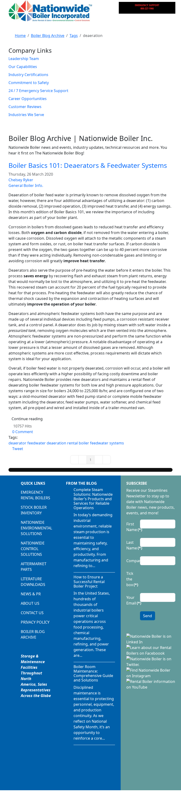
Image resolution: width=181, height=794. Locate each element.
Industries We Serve (26, 114)
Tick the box (131, 579)
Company (131, 560)
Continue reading (27, 418)
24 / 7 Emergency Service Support (38, 90)
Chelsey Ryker (20, 179)
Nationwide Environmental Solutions (36, 528)
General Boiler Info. (25, 185)
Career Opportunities (27, 98)
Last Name (131, 545)
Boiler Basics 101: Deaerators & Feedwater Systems (87, 165)
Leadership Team (23, 58)
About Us (30, 603)
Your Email (131, 600)
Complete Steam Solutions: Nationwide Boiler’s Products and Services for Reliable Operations (93, 498)
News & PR (31, 594)
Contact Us (32, 612)
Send (147, 615)
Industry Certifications (28, 74)
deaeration (56, 443)
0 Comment (22, 431)
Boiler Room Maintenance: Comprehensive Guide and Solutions (93, 673)
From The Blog (81, 483)
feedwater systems (107, 443)
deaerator (17, 443)
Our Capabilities (22, 66)
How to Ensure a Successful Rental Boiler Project (89, 581)
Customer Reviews (24, 106)
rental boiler (78, 443)
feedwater (36, 443)
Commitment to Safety (28, 82)
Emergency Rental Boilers (35, 495)
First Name (131, 526)
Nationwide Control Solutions (33, 548)
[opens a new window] (150, 638)
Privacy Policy (35, 622)
